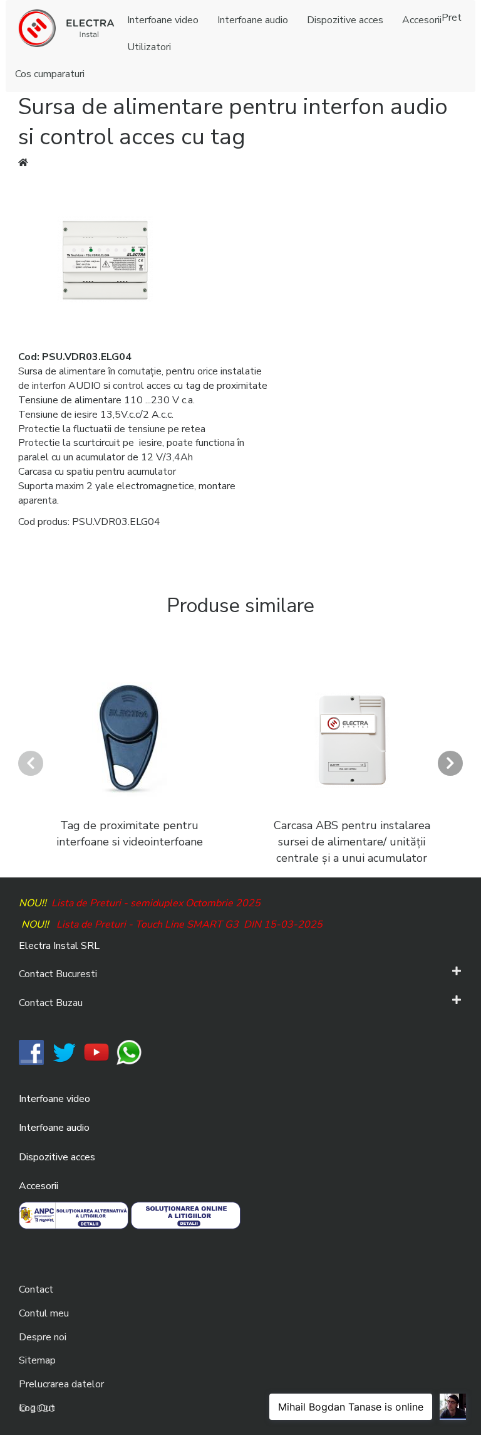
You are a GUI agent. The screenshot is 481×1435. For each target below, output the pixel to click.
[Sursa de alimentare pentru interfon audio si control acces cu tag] (105, 259)
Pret (452, 17)
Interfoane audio (54, 1128)
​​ (31, 1052)
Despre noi (42, 1337)
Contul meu (44, 1313)
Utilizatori (149, 47)
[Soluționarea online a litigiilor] (185, 1215)
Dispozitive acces (57, 1157)
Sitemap (37, 1360)
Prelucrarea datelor (61, 1384)
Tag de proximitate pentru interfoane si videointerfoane (129, 833)
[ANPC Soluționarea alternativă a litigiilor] (73, 1215)
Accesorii (38, 1186)
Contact (36, 1289)
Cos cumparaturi (50, 74)
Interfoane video (54, 1099)
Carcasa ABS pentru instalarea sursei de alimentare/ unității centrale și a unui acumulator (352, 841)
